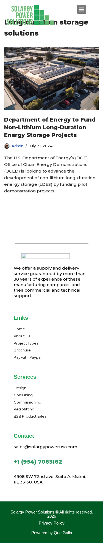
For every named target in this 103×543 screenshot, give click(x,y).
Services (25, 377)
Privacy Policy (52, 523)
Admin (17, 146)
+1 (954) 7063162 (38, 461)
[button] (81, 9)
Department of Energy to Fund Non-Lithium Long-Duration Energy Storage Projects (50, 127)
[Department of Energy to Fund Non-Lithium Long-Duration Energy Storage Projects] (51, 78)
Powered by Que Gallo (51, 532)
